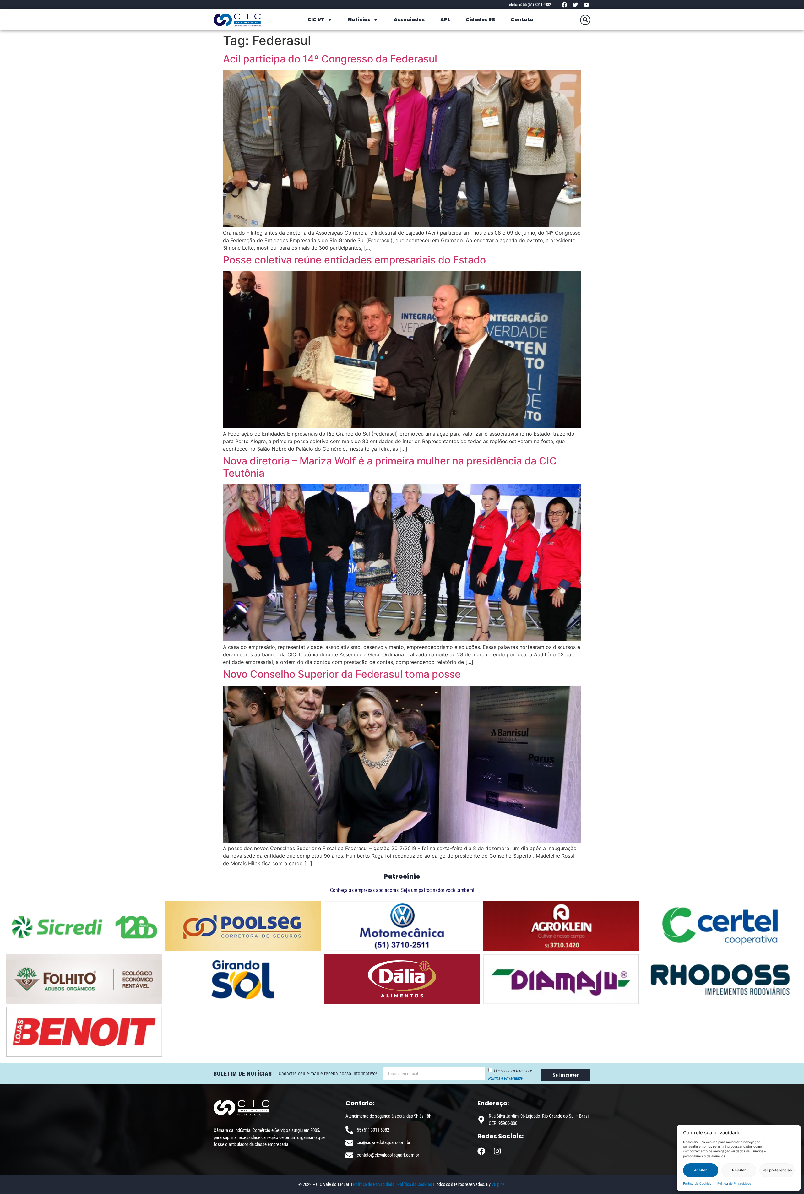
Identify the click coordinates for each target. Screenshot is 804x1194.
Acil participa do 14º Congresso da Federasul (330, 59)
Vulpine (499, 1184)
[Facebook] (564, 4)
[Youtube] (586, 4)
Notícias (359, 19)
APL (445, 19)
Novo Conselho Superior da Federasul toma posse (342, 674)
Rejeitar (739, 1170)
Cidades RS (480, 19)
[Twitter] (575, 4)
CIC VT (315, 19)
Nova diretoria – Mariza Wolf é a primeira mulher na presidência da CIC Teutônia (390, 467)
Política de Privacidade (734, 1183)
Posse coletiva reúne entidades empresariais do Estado (354, 260)
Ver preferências (777, 1170)
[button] (585, 20)
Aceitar (700, 1170)
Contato (522, 19)
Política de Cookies (697, 1183)
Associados (409, 19)
